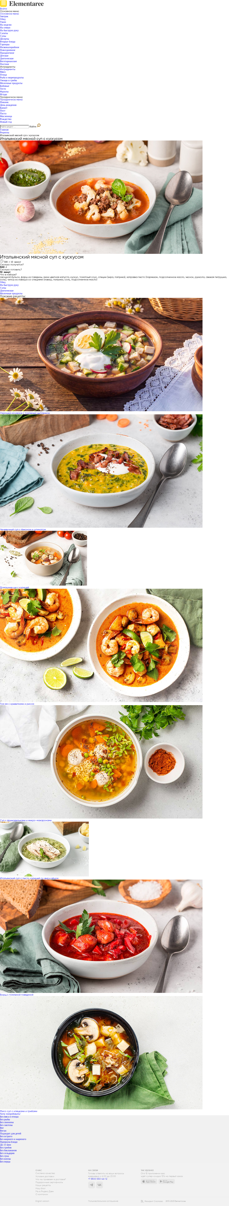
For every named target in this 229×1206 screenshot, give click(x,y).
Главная (4, 129)
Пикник (4, 102)
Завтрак (4, 16)
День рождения (8, 105)
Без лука (4, 1156)
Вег (2, 1128)
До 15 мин (5, 1144)
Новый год (6, 122)
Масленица (6, 116)
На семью (5, 27)
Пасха (3, 113)
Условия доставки (45, 1176)
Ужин (3, 22)
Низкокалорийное (9, 47)
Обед (2, 19)
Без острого (6, 1136)
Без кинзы (5, 1158)
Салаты (4, 33)
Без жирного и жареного (13, 1139)
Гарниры (5, 44)
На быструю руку (9, 30)
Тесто (3, 88)
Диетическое (7, 58)
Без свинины (7, 1122)
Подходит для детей (10, 1133)
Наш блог (41, 1188)
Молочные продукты (11, 83)
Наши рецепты (43, 1185)
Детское (4, 55)
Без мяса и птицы (9, 1116)
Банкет (3, 107)
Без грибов (6, 1147)
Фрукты (4, 91)
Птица (3, 74)
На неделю (6, 24)
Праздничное (7, 53)
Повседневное (7, 50)
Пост (2, 110)
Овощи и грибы (8, 80)
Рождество (5, 119)
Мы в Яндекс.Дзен (45, 1191)
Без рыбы (5, 1119)
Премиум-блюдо (8, 1142)
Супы (3, 36)
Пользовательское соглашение (103, 1201)
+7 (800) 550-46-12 (97, 1179)
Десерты (4, 38)
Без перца (5, 1161)
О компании (42, 1194)
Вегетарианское (8, 61)
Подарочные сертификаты (49, 1182)
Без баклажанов (8, 1150)
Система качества (45, 1173)
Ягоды (3, 94)
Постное (4, 64)
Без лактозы (6, 1125)
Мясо (3, 72)
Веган (3, 1130)
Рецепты (4, 132)
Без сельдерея (7, 1153)
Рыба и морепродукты (12, 77)
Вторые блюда (7, 41)
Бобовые (4, 86)
